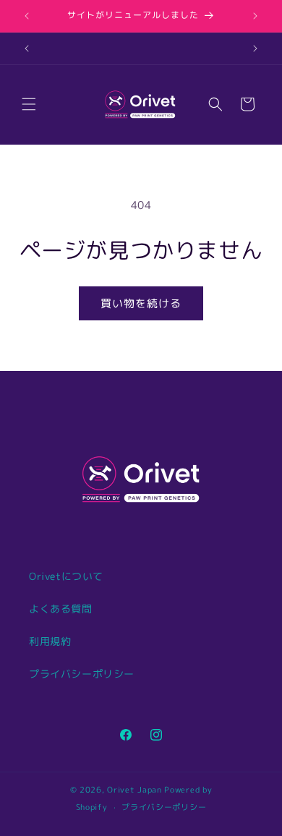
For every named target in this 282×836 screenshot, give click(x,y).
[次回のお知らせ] (255, 16)
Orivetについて (66, 576)
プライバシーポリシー (81, 674)
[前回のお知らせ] (27, 16)
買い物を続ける (141, 303)
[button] (29, 104)
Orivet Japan (134, 790)
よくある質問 (61, 608)
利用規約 (50, 641)
